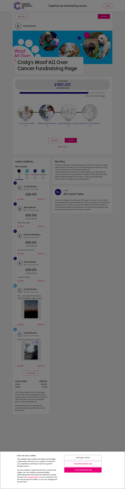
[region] (62, 470)
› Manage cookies (83, 457)
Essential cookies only (83, 464)
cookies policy (32, 477)
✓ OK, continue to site (83, 470)
